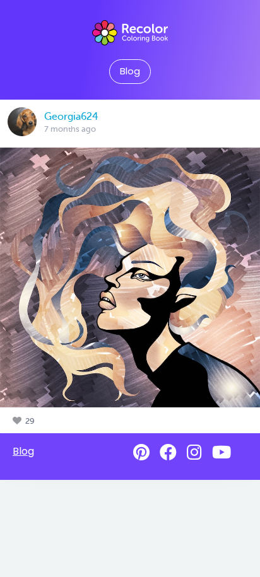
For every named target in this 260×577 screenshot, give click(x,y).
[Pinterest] (141, 452)
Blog (130, 71)
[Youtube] (221, 452)
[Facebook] (168, 452)
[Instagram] (194, 452)
